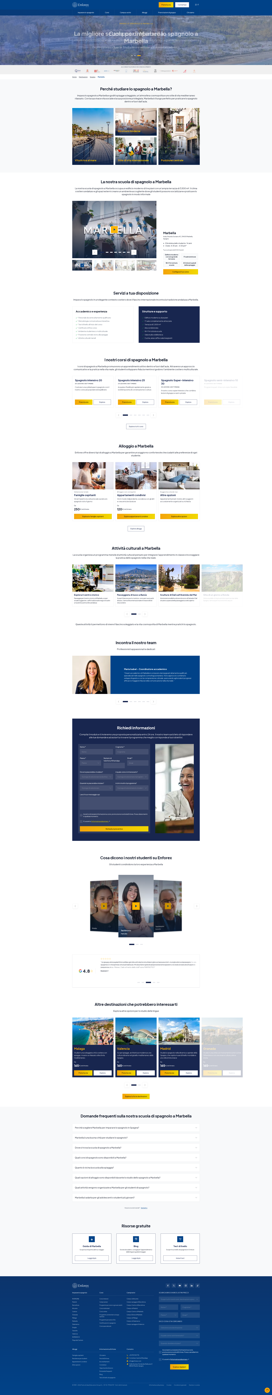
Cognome (119, 747)
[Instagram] (186, 1285)
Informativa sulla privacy (156, 1385)
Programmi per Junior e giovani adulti (110, 1305)
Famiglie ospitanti (78, 1355)
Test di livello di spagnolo (107, 1377)
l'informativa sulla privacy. (100, 821)
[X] (174, 1285)
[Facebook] (168, 1285)
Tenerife (74, 1330)
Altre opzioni (76, 1365)
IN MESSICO (76, 1337)
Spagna (92, 77)
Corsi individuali (104, 1308)
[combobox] (197, 4)
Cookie (168, 1385)
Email (129, 758)
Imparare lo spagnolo (86, 12)
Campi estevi (103, 1302)
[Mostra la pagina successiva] (133, 252)
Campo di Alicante (132, 1299)
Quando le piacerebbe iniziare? (92, 783)
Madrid (74, 1302)
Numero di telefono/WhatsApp (112, 759)
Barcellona (75, 1305)
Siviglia (74, 1327)
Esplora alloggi (136, 528)
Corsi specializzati (105, 1326)
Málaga (74, 1318)
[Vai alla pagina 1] (133, 55)
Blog (101, 1374)
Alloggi (144, 12)
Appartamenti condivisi (79, 1361)
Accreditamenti (104, 1361)
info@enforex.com (135, 1361)
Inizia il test (180, 1258)
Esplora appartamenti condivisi (136, 516)
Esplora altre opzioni (179, 516)
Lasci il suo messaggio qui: (90, 794)
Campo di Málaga (132, 1318)
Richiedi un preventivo (114, 829)
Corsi (107, 12)
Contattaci (182, 5)
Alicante (74, 1308)
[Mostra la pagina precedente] (94, 252)
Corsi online (103, 1311)
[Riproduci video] (114, 229)
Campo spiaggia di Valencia (135, 1324)
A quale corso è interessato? (126, 772)
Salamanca (75, 1324)
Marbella (75, 1321)
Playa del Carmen (77, 1340)
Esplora (102, 402)
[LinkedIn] (192, 1285)
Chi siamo (190, 12)
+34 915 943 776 (134, 1355)
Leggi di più (91, 1258)
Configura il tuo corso (180, 272)
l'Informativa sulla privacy (179, 1359)
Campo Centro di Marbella (135, 1311)
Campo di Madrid (132, 1308)
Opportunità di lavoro (106, 1368)
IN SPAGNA (75, 1299)
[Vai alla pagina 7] (128, 252)
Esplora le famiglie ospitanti (93, 516)
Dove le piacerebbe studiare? (91, 772)
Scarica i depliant (179, 1367)
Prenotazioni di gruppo (167, 12)
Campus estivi (125, 12)
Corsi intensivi (103, 1299)
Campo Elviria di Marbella (134, 1315)
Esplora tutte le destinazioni (136, 1096)
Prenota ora (166, 5)
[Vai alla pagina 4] (115, 252)
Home (74, 77)
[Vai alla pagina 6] (124, 252)
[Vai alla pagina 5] (120, 252)
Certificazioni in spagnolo (107, 1323)
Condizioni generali (180, 1385)
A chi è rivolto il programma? (126, 783)
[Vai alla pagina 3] (140, 55)
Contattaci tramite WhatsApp (138, 1358)
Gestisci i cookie (194, 1385)
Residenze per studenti (79, 1358)
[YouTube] (180, 1285)
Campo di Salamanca (133, 1321)
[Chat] (267, 1390)
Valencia (75, 1334)
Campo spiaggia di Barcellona (136, 1302)
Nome (82, 747)
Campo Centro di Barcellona (136, 1305)
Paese (82, 758)
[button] (136, 1127)
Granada (75, 1315)
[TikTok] (198, 1285)
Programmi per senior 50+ (107, 1320)
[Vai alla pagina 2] (137, 55)
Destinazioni (83, 77)
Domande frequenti (105, 1371)
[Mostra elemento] (82, 265)
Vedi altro (144, 1208)
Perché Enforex (104, 1358)
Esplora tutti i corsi (136, 426)
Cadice (74, 1311)
